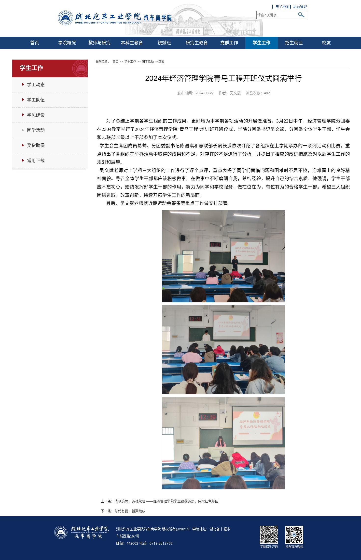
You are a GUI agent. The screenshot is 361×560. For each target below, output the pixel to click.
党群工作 (229, 42)
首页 (34, 42)
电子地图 (282, 7)
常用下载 (36, 160)
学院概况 (67, 42)
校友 (326, 42)
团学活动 (36, 130)
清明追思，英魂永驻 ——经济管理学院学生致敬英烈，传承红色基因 (166, 501)
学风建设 (36, 115)
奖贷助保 (36, 145)
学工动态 (36, 84)
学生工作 (261, 42)
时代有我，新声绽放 (129, 511)
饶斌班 (164, 42)
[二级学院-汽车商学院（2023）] (158, 35)
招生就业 (294, 42)
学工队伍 (36, 100)
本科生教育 (132, 42)
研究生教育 (197, 42)
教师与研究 (99, 42)
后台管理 (300, 7)
